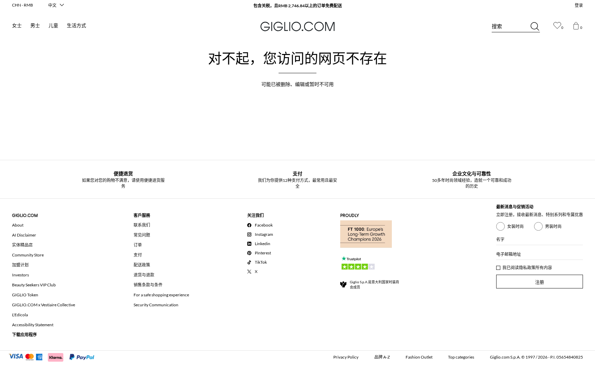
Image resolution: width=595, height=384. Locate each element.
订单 (138, 245)
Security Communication (156, 304)
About (17, 225)
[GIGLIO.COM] (297, 26)
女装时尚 (515, 226)
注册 (539, 282)
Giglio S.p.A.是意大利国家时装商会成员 (374, 284)
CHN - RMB (22, 5)
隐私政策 (527, 267)
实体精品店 (22, 245)
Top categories (461, 357)
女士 (17, 26)
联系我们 (142, 225)
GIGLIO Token (25, 294)
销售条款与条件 (148, 284)
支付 (138, 254)
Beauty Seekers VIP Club (34, 284)
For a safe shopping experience (161, 294)
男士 (35, 26)
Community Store (28, 254)
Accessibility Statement (32, 324)
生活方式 (76, 26)
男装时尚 (553, 226)
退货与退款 (144, 274)
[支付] (55, 356)
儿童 (53, 26)
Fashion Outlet (419, 357)
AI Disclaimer (24, 235)
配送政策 (142, 264)
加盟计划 (20, 264)
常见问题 (142, 235)
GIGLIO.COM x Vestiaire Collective (43, 304)
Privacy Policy (345, 357)
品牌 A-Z (382, 357)
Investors (20, 274)
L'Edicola (20, 314)
